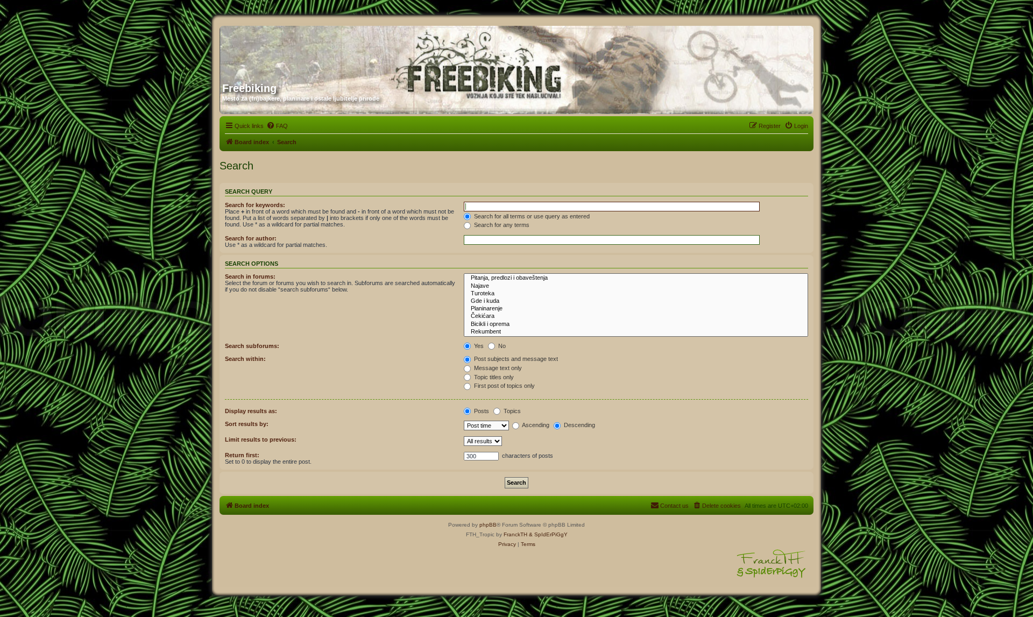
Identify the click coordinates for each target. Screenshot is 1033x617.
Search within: (245, 359)
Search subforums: (252, 346)
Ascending (535, 425)
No (501, 346)
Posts (480, 411)
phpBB (488, 525)
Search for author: (251, 238)
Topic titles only (493, 377)
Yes (478, 346)
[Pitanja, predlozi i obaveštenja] (636, 278)
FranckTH (515, 534)
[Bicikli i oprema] (636, 324)
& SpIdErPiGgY (548, 534)
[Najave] (636, 286)
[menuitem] (277, 125)
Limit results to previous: (260, 439)
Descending (578, 425)
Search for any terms (500, 225)
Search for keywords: (255, 205)
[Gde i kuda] (636, 301)
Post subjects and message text (515, 359)
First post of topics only (503, 385)
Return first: (242, 455)
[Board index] (325, 50)
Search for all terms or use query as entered (531, 216)
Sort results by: (246, 424)
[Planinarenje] (636, 309)
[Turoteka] (636, 293)
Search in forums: (250, 276)
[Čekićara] (636, 316)
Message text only (497, 368)
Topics (511, 411)
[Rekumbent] (636, 332)
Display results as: (251, 411)
